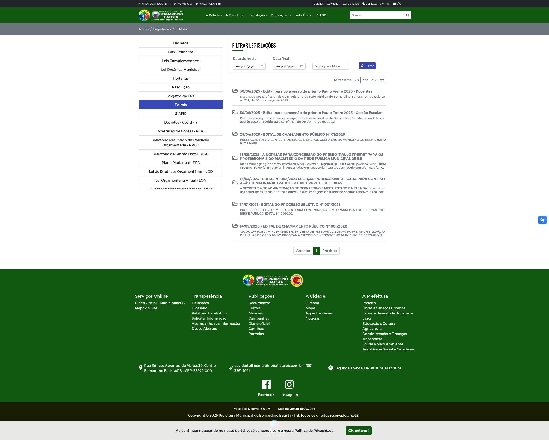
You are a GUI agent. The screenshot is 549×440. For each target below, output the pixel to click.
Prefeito (369, 303)
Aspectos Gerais (319, 313)
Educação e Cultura (378, 323)
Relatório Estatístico (209, 313)
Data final (281, 58)
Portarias (256, 334)
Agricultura (372, 328)
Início (144, 29)
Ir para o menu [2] (181, 3)
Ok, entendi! (358, 430)
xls (357, 80)
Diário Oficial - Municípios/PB (160, 303)
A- (388, 3)
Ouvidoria (332, 3)
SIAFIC (321, 15)
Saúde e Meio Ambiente (382, 344)
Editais (255, 308)
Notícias (313, 318)
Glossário (199, 308)
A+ (382, 3)
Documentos (260, 303)
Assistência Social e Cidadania (388, 349)
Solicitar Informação (209, 318)
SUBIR (355, 415)
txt (382, 80)
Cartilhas (256, 328)
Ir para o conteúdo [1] (152, 3)
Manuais (256, 313)
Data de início (244, 58)
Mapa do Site (146, 308)
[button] (407, 15)
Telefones (318, 3)
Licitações (200, 303)
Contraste (371, 3)
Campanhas (259, 318)
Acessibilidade (350, 3)
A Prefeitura (234, 15)
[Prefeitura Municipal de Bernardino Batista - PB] (161, 15)
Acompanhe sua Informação (216, 323)
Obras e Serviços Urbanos (383, 308)
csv (373, 80)
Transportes (372, 339)
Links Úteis (303, 15)
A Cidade (213, 15)
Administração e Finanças (384, 334)
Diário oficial (259, 323)
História (312, 303)
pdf (365, 80)
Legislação (257, 15)
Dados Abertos (204, 328)
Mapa (310, 308)
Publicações (280, 15)
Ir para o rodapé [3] (208, 3)
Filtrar (369, 66)
